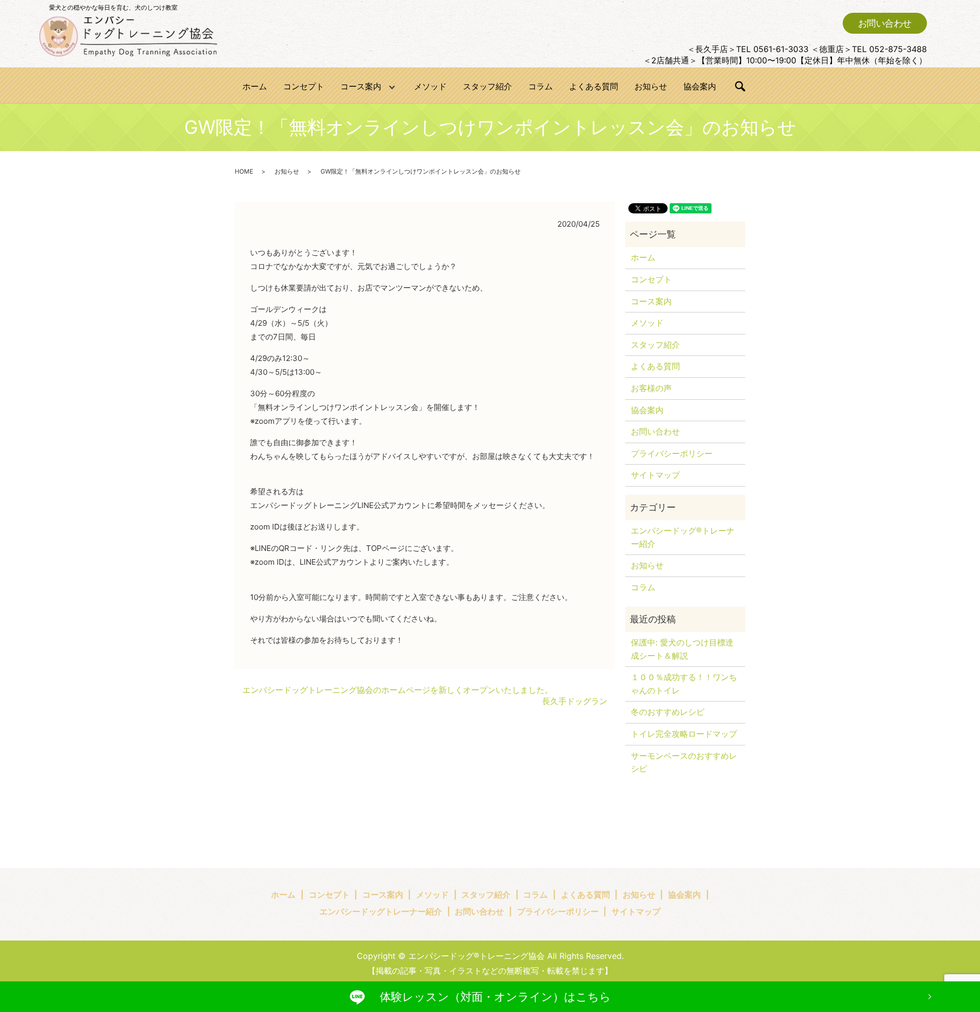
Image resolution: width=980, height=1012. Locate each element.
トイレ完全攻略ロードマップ (684, 734)
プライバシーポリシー (672, 453)
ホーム (254, 86)
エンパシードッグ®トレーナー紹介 (682, 537)
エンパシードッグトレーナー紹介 (381, 911)
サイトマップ (655, 475)
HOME (244, 171)
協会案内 (699, 86)
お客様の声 (651, 388)
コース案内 (360, 86)
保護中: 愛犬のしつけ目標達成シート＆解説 (682, 649)
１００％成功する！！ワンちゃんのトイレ (684, 683)
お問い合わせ (885, 23)
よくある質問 (593, 86)
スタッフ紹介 (487, 86)
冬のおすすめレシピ (667, 712)
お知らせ (650, 86)
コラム (540, 86)
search (740, 86)
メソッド (430, 86)
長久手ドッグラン (574, 701)
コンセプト (303, 86)
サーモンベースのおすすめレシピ (684, 762)
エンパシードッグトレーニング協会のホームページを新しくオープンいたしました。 (397, 690)
